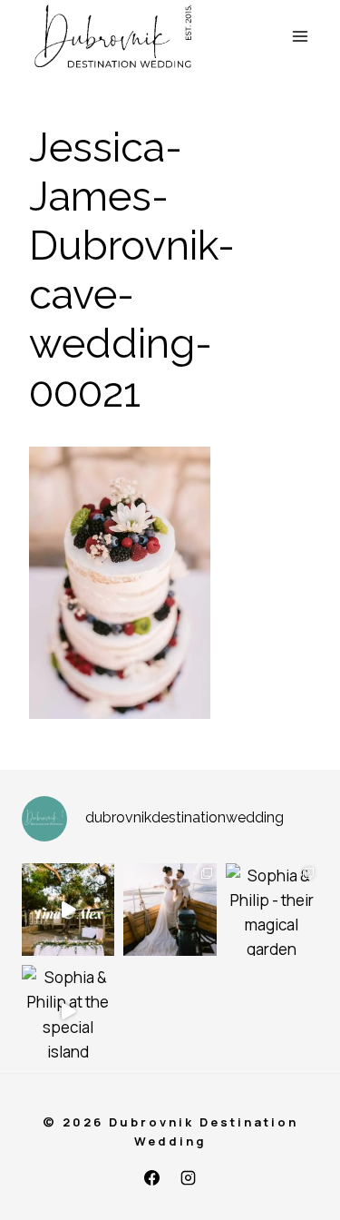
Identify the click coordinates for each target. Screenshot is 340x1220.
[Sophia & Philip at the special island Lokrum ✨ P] (68, 1011)
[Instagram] (187, 1177)
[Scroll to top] (324, 1195)
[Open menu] (300, 36)
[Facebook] (152, 1177)
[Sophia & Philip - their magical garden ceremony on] (272, 909)
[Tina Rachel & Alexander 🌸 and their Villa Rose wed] (68, 909)
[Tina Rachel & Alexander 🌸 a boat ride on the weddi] (169, 909)
